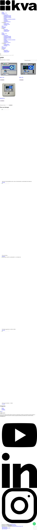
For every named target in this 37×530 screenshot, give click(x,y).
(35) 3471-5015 (14, 525)
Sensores (5, 18)
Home (3, 12)
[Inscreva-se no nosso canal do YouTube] (19, 452)
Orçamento (5, 25)
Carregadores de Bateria (7, 17)
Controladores (6, 14)
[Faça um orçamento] (34, 523)
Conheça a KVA (4, 33)
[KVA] (18, 10)
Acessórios (5, 40)
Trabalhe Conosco (6, 30)
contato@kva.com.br (12, 524)
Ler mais (2, 79)
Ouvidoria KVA (6, 31)
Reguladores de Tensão (7, 16)
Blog (2, 46)
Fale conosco (6, 29)
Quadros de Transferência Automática (9, 39)
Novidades (3, 409)
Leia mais (3, 182)
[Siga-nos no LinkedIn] (19, 487)
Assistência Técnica (7, 24)
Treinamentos (4, 26)
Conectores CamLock (7, 21)
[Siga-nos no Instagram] (19, 522)
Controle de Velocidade (7, 15)
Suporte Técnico (6, 23)
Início (1, 55)
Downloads (3, 27)
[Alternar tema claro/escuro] (0, 54)
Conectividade (6, 20)
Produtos (3, 13)
